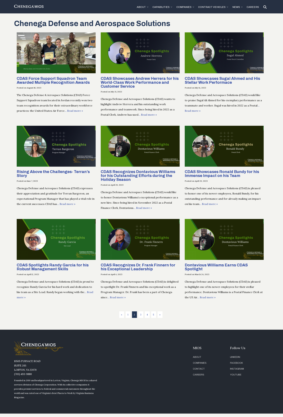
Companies (200, 363)
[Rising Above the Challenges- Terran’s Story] (56, 165)
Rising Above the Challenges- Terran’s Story (53, 174)
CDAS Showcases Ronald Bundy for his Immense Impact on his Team (222, 174)
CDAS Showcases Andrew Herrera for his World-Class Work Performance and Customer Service (140, 82)
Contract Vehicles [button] (212, 7)
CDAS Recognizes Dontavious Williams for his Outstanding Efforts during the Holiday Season (138, 176)
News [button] (236, 7)
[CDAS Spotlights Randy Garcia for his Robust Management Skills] (56, 259)
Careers (253, 7)
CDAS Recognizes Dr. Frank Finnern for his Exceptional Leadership (138, 267)
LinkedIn (235, 357)
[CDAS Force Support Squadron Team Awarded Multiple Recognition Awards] (56, 72)
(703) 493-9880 (23, 374)
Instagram (237, 369)
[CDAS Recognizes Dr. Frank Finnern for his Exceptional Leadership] (140, 259)
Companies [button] (183, 7)
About (197, 357)
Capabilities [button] (161, 7)
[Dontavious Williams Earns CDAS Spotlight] (224, 259)
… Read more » (74, 110)
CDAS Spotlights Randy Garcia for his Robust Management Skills (53, 267)
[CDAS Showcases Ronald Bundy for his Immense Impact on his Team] (224, 165)
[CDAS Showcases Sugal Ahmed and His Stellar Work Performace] (224, 72)
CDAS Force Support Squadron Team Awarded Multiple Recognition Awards (53, 80)
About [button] (141, 7)
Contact (199, 369)
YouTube (235, 375)
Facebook (236, 363)
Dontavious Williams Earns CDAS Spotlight (216, 267)
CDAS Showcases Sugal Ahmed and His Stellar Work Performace (222, 80)
